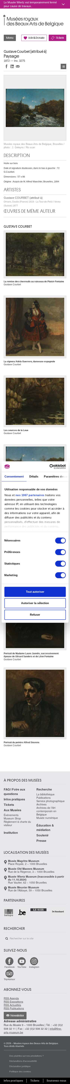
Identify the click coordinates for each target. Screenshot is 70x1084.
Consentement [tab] (14, 476)
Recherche (44, 789)
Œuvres (63, 66)
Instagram (34, 966)
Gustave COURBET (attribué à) (32, 201)
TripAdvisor (9, 979)
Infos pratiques (14, 799)
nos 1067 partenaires (29, 495)
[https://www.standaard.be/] (58, 911)
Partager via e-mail (18, 66)
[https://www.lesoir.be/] (38, 909)
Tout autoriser (35, 591)
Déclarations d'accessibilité (23, 1060)
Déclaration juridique (20, 1066)
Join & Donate (36, 37)
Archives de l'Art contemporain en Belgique (46, 811)
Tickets (60, 37)
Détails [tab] (33, 476)
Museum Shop (12, 818)
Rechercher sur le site (7, 938)
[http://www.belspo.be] (9, 912)
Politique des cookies (20, 1071)
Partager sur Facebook (6, 66)
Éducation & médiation (45, 827)
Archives (41, 804)
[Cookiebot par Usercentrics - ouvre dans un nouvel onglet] (50, 466)
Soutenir (42, 835)
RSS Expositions (13, 1001)
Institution (11, 832)
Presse (41, 840)
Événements (11, 815)
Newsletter (17, 1015)
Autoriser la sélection (35, 603)
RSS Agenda (11, 998)
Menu (9, 37)
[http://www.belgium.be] (22, 912)
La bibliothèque (45, 794)
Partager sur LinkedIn (12, 66)
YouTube (21, 966)
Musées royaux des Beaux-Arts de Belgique (4, 16)
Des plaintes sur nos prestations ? (26, 1055)
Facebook (9, 966)
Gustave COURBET (18, 226)
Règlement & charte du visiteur (17, 823)
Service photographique (50, 801)
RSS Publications (14, 1008)
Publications (43, 797)
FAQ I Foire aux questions (14, 791)
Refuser (35, 614)
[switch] (60, 552)
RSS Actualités (12, 1005)
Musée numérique (47, 817)
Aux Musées (12, 810)
